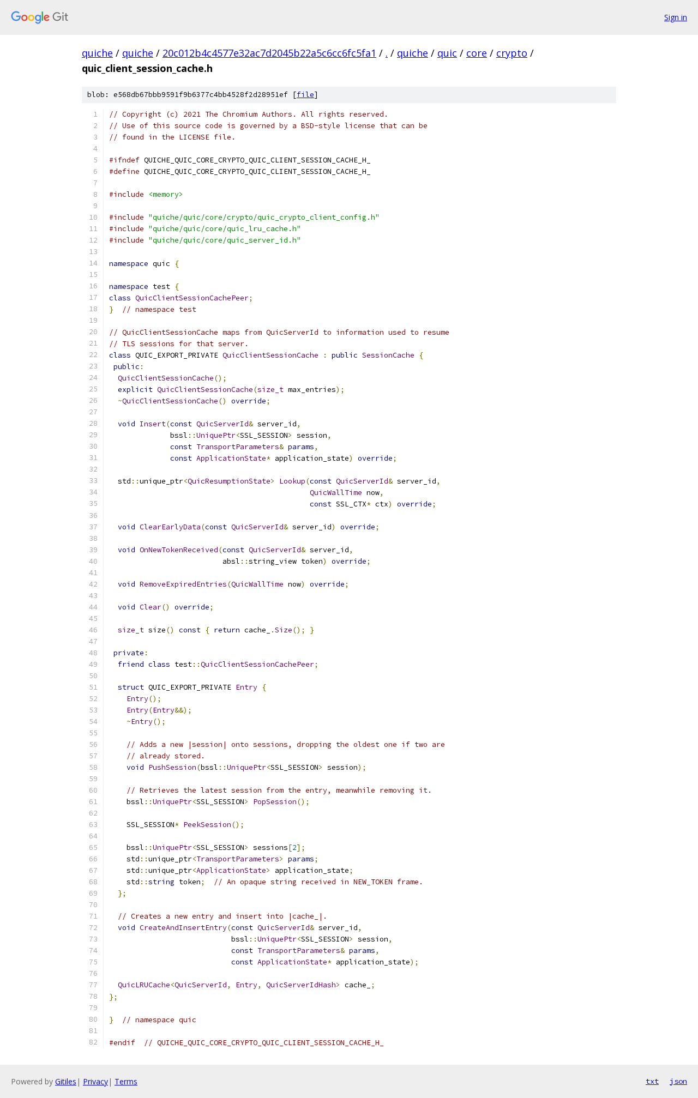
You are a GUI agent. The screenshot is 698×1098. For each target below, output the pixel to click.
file (305, 94)
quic (447, 52)
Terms (126, 1081)
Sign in (675, 17)
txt (652, 1081)
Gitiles (65, 1081)
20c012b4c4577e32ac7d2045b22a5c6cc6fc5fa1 (269, 52)
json (678, 1081)
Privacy (95, 1081)
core (476, 52)
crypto (511, 52)
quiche (97, 52)
